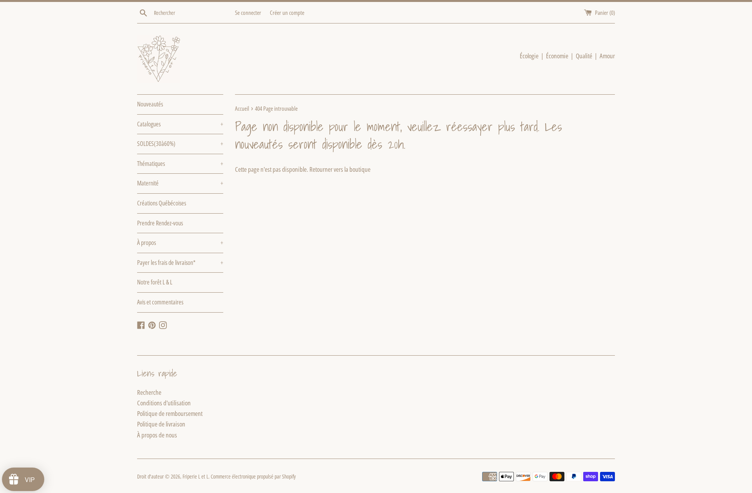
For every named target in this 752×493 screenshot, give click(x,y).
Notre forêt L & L (154, 282)
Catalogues (180, 124)
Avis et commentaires (160, 302)
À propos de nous (157, 434)
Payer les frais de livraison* (180, 262)
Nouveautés (150, 104)
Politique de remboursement (169, 413)
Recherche (149, 392)
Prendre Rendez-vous (160, 223)
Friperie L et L (195, 476)
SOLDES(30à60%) (180, 143)
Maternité (180, 183)
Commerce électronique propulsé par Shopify (253, 476)
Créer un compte (287, 12)
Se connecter (248, 12)
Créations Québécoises (161, 203)
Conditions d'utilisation (164, 402)
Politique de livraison (161, 423)
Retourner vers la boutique (340, 169)
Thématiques (180, 163)
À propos (180, 242)
